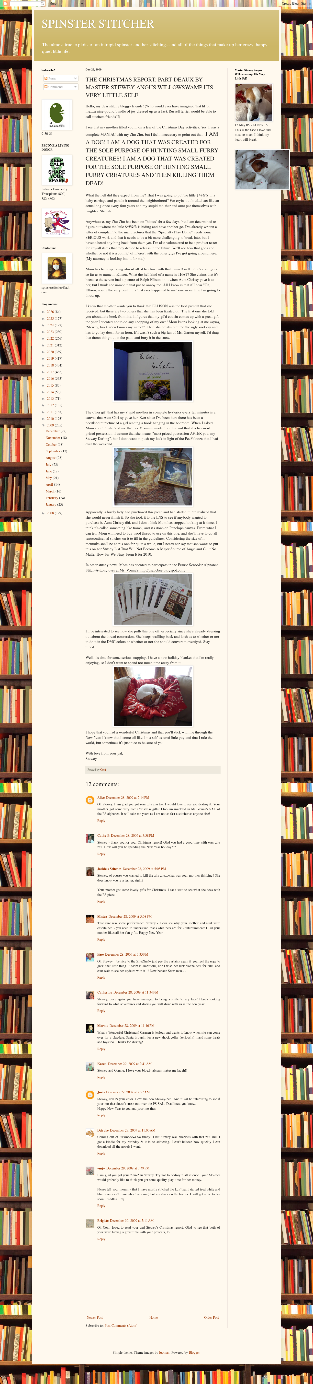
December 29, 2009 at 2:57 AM (128, 1092)
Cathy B (103, 835)
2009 (51, 425)
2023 (51, 331)
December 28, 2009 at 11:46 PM (132, 1025)
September (53, 451)
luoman (164, 1352)
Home (153, 1317)
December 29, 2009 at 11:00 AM (132, 1130)
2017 (51, 371)
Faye (100, 954)
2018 (51, 365)
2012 (51, 405)
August (51, 457)
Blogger (194, 1352)
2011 (51, 412)
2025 (51, 318)
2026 (51, 311)
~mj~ (101, 1168)
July (49, 464)
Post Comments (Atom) (121, 1325)
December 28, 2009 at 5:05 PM (144, 868)
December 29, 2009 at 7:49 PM (127, 1168)
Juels (101, 1092)
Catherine (104, 992)
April (50, 484)
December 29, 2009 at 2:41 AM (130, 1063)
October (52, 444)
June (49, 471)
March (51, 491)
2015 (51, 385)
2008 (51, 513)
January (51, 504)
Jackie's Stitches (109, 868)
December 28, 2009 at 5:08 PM (130, 916)
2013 (51, 398)
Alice (101, 797)
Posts (51, 78)
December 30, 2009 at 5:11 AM (132, 1220)
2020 (51, 351)
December (53, 431)
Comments (55, 86)
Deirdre (103, 1130)
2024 (51, 325)
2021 (51, 345)
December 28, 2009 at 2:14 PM (127, 797)
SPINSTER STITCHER (98, 23)
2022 (51, 338)
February (52, 497)
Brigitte (103, 1220)
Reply (101, 820)
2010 (51, 418)
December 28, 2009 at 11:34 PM (135, 992)
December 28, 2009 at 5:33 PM (126, 954)
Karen (102, 1063)
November (53, 437)
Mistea (102, 916)
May (49, 477)
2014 (51, 391)
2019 (51, 358)
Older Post (211, 1317)
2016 (51, 378)
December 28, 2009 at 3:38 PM (132, 835)
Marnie (102, 1025)
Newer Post (95, 1317)
